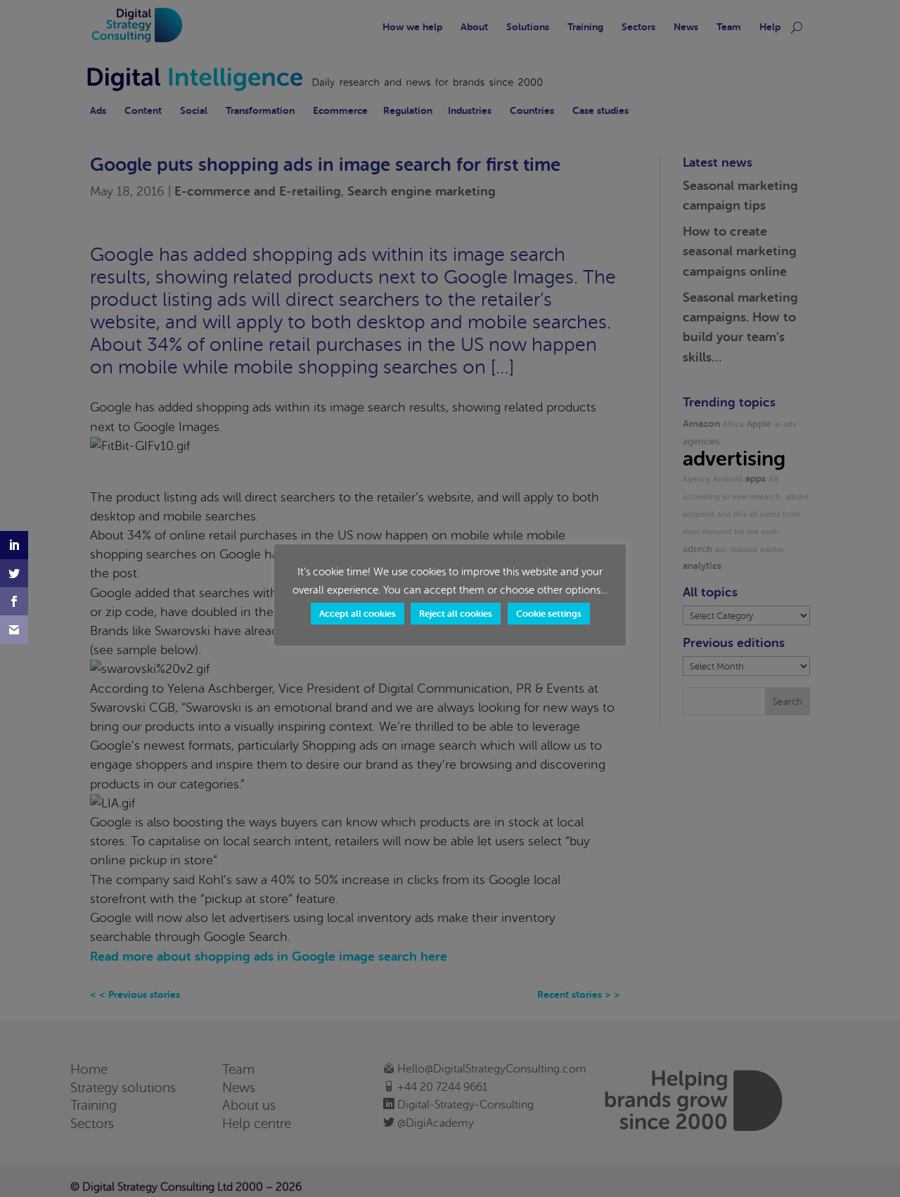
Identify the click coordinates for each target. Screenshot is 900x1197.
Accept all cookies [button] (357, 613)
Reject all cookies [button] (455, 613)
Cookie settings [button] (548, 613)
